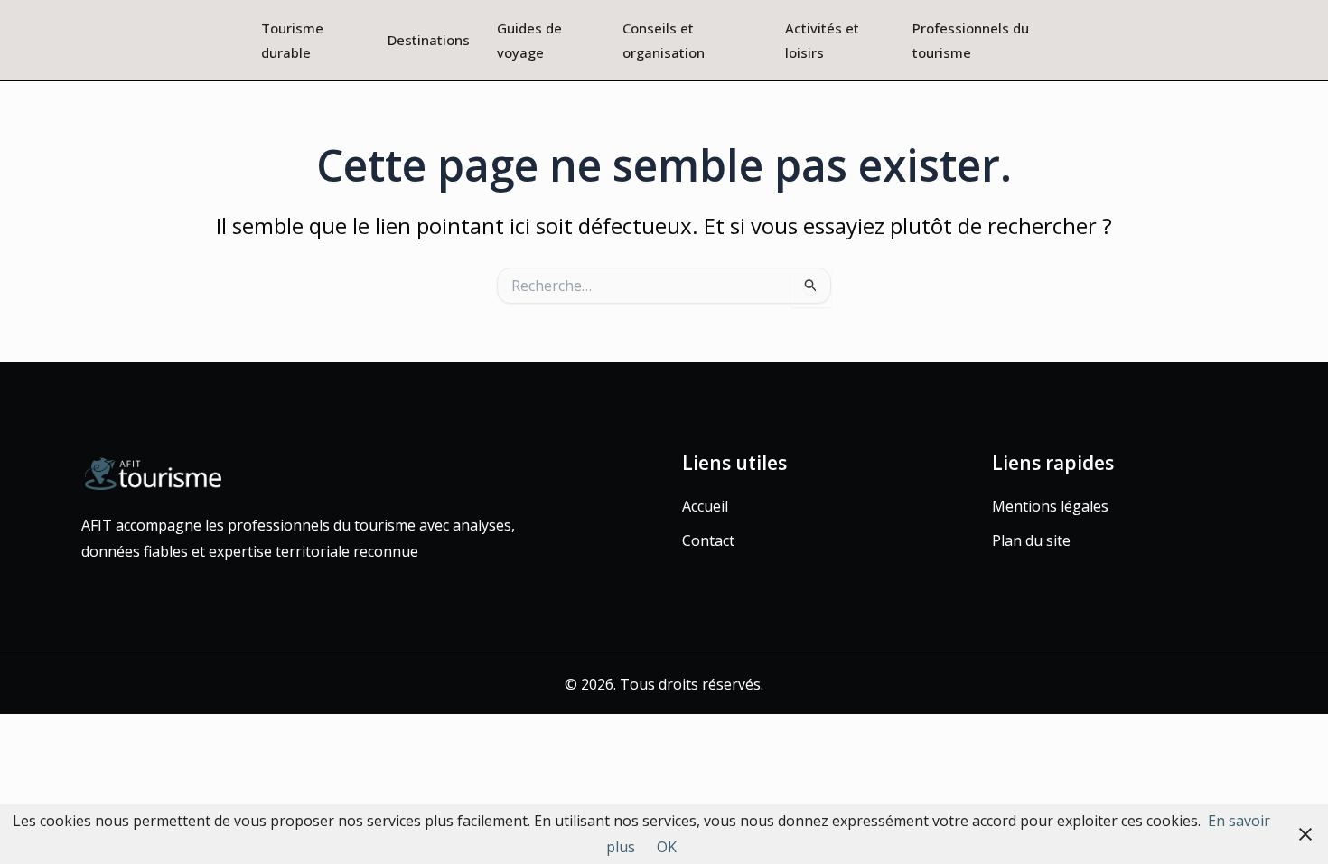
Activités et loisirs (822, 40)
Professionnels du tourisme (970, 40)
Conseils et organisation (663, 40)
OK (667, 847)
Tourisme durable (292, 40)
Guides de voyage (529, 40)
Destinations (429, 40)
